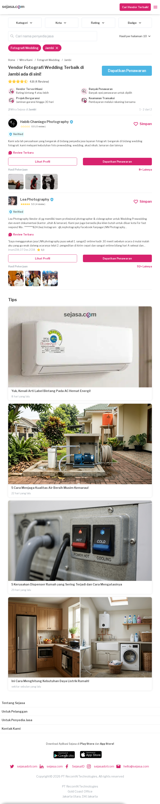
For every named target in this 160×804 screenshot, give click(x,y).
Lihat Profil (42, 161)
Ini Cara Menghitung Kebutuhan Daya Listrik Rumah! (50, 681)
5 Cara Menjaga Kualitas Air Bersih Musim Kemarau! (50, 487)
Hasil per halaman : (131, 36)
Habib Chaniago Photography (44, 122)
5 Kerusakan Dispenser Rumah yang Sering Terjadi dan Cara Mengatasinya (66, 584)
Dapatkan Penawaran (127, 70)
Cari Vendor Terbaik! (135, 7)
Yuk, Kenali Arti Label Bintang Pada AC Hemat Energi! (51, 391)
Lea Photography (34, 199)
